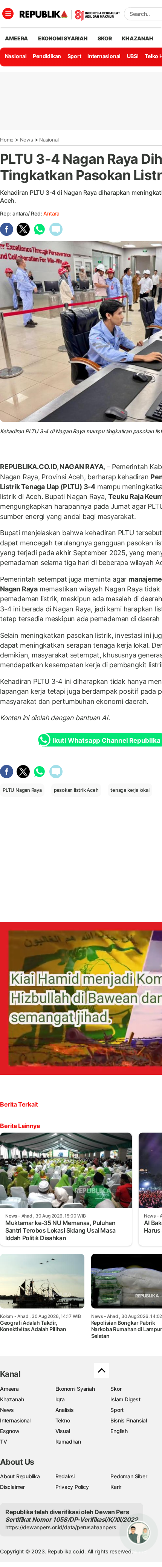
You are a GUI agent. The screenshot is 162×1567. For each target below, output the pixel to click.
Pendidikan (47, 56)
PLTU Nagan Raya (22, 790)
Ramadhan (68, 1441)
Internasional (104, 56)
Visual (62, 1431)
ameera (16, 38)
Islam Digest (125, 1399)
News (26, 140)
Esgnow (10, 1431)
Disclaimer (12, 1487)
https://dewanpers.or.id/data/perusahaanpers (60, 1527)
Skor (115, 1388)
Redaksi (65, 1476)
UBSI (133, 56)
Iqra (60, 1399)
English (119, 1431)
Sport (74, 56)
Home (7, 140)
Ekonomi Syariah (63, 38)
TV (3, 1441)
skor (105, 38)
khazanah (137, 38)
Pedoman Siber (128, 1476)
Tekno (62, 1420)
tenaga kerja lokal (129, 790)
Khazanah (12, 1399)
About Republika (20, 1476)
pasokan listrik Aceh (76, 790)
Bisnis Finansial (128, 1420)
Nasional (16, 56)
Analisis (64, 1410)
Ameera (9, 1388)
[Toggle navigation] (8, 14)
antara (51, 213)
